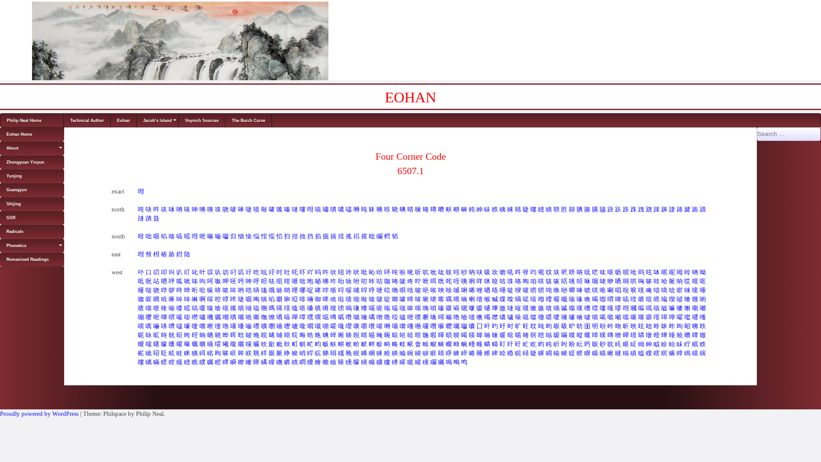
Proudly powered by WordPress (39, 413)
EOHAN (410, 97)
